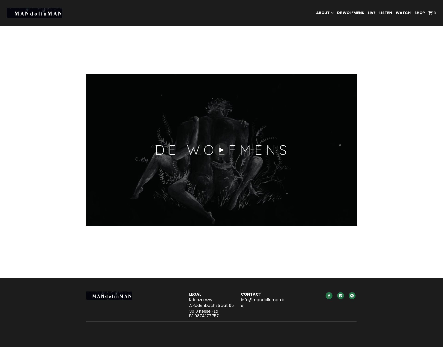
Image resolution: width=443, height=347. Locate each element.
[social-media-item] (329, 295)
